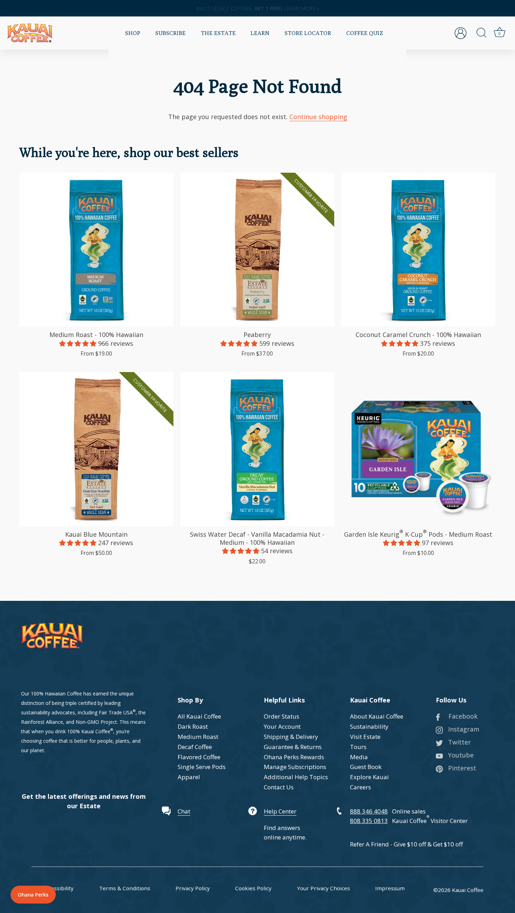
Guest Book (366, 767)
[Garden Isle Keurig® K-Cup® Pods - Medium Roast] (418, 449)
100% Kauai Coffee (88, 731)
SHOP (132, 32)
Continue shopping (318, 116)
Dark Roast (193, 726)
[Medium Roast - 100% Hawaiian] (96, 250)
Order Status (281, 716)
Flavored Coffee (199, 757)
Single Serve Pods (202, 767)
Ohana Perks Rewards (294, 757)
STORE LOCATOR (307, 32)
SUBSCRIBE (170, 32)
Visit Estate (365, 737)
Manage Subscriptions (295, 767)
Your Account (282, 726)
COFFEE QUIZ (364, 32)
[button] (78, 343)
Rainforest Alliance (42, 722)
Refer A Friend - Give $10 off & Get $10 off (406, 844)
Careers (360, 787)
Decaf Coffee (195, 747)
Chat (184, 811)
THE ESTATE (218, 32)
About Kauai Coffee (376, 716)
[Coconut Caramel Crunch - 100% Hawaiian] (418, 250)
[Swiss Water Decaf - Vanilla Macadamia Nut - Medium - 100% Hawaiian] (257, 449)
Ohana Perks (33, 894)
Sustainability (369, 726)
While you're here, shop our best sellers (129, 152)
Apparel (189, 777)
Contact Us (279, 787)
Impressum (390, 888)
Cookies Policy (253, 888)
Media (359, 757)
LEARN (259, 32)
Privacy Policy (193, 888)
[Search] (481, 33)
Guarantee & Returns (293, 747)
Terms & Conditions (124, 888)
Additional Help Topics (296, 777)
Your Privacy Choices (323, 888)
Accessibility (58, 888)
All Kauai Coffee (199, 716)
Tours (358, 747)
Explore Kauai (369, 777)
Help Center (280, 811)
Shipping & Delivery (291, 737)
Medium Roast (198, 737)
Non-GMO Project (96, 722)
